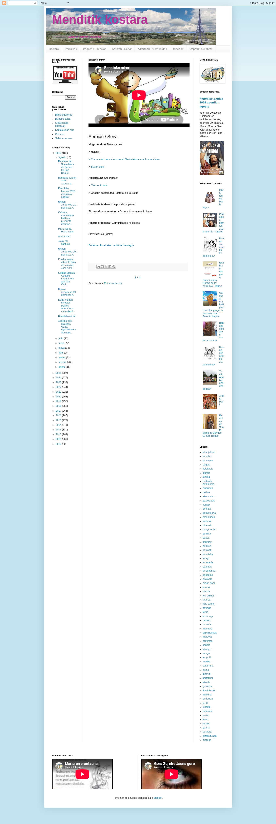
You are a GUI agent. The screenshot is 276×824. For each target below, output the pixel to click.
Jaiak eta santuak (64, 242)
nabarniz (207, 711)
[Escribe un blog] (102, 267)
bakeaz (207, 620)
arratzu (206, 723)
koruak (206, 587)
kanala (206, 645)
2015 (59, 420)
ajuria (206, 670)
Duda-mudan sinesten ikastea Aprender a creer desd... (66, 305)
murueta (207, 636)
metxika (207, 740)
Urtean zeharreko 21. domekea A (67, 204)
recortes (207, 456)
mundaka (208, 554)
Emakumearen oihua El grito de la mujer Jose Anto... (67, 263)
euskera (207, 731)
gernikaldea (209, 513)
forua (205, 612)
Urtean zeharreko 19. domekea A (67, 292)
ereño (206, 715)
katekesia (208, 468)
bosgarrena (209, 529)
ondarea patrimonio (208, 482)
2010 (59, 444)
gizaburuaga (210, 736)
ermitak (207, 508)
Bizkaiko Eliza (63, 118)
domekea (208, 460)
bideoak (207, 525)
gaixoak (207, 550)
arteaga (207, 608)
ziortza (206, 591)
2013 (59, 429)
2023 (59, 382)
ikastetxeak (209, 690)
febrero (63, 362)
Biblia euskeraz (63, 114)
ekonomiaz (209, 496)
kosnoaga (208, 616)
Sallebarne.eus (63, 138)
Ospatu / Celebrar (201, 48)
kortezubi (208, 678)
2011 (59, 439)
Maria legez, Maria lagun (66, 230)
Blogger (158, 797)
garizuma (208, 575)
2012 (59, 434)
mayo (62, 348)
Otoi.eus (59, 134)
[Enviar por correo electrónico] (98, 267)
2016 (59, 415)
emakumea (209, 517)
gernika (207, 533)
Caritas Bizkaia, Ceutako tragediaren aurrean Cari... (66, 278)
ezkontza (208, 641)
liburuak (207, 542)
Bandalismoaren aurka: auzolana (67, 180)
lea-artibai (208, 595)
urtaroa (207, 599)
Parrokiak (71, 48)
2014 (59, 425)
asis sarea (208, 603)
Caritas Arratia (99, 185)
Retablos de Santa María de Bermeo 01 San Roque (66, 167)
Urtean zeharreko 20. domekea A (67, 251)
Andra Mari (64, 236)
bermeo (207, 546)
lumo (205, 719)
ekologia (207, 579)
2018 (59, 406)
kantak (206, 504)
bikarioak (208, 488)
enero (62, 366)
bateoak (207, 566)
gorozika (207, 686)
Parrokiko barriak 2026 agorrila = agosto (66, 192)
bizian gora (209, 583)
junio (62, 343)
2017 (59, 410)
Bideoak (178, 48)
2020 (59, 396)
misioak (207, 521)
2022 (59, 387)
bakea (206, 537)
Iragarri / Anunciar (94, 48)
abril (61, 352)
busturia (207, 624)
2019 (59, 401)
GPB (205, 703)
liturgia (206, 473)
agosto (63, 157)
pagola (206, 464)
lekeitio (207, 707)
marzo (62, 357)
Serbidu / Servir (122, 48)
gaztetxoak (209, 500)
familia (206, 477)
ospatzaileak (210, 632)
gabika (206, 727)
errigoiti (207, 657)
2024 (59, 377)
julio (61, 338)
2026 (59, 153)
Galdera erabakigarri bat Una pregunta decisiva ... (66, 218)
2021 (59, 391)
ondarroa (208, 698)
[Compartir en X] (106, 267)
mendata (207, 628)
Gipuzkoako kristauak (61, 124)
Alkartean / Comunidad (152, 48)
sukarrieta (208, 665)
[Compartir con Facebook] (110, 267)
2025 (59, 373)
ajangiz (207, 649)
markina (207, 694)
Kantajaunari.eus (64, 130)
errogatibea (209, 570)
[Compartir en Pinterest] (114, 267)
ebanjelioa (208, 452)
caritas (206, 492)
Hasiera (54, 48)
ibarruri (207, 674)
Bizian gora (97, 166)
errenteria (208, 562)
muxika (207, 661)
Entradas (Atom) (113, 283)
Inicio (138, 277)
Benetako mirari (67, 316)
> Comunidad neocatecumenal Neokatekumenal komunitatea (124, 159)
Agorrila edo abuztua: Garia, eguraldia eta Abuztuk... (67, 326)
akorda (206, 682)
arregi (206, 558)
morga (206, 653)
